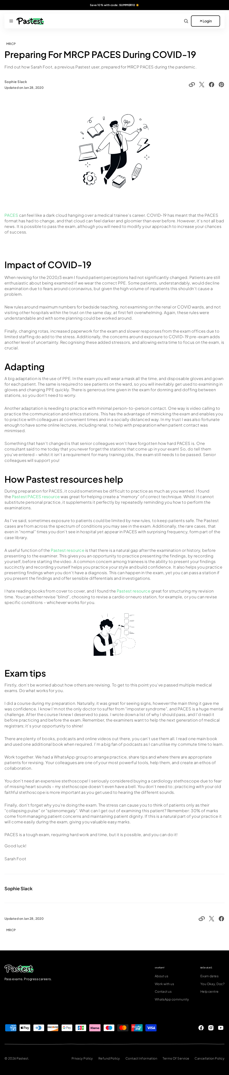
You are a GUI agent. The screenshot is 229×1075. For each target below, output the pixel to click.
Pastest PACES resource (36, 496)
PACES (11, 215)
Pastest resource (67, 550)
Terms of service (176, 1058)
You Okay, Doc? (212, 984)
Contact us (163, 991)
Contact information (141, 1058)
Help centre (209, 991)
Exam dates (209, 976)
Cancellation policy (210, 1058)
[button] (11, 21)
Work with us (164, 984)
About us (161, 976)
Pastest (22, 1058)
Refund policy (109, 1058)
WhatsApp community (172, 999)
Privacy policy (82, 1058)
